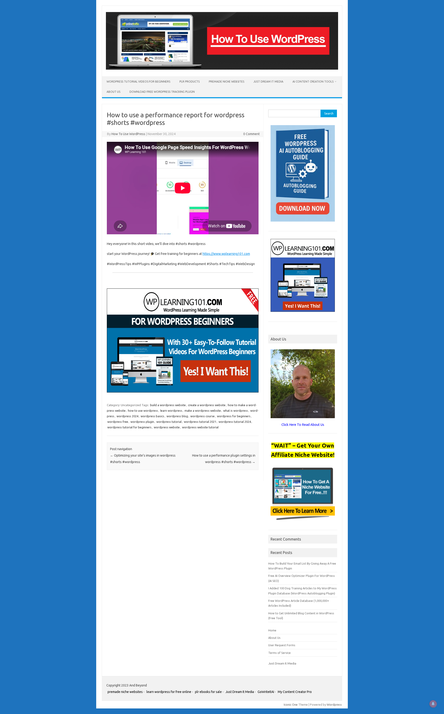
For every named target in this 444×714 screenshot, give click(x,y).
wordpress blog (177, 416)
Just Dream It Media (268, 81)
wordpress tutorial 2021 (200, 421)
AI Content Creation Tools (313, 81)
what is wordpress (235, 410)
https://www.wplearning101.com (226, 254)
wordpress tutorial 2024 (235, 421)
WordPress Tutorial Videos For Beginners (138, 81)
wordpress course (202, 416)
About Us (113, 91)
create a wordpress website (206, 405)
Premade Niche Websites (226, 81)
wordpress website (167, 427)
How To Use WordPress (128, 134)
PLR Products (189, 81)
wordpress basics (152, 416)
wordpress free (117, 421)
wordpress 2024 (127, 416)
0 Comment (251, 134)
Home (272, 630)
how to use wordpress (143, 410)
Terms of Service (279, 652)
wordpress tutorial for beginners (129, 427)
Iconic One (291, 704)
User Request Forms (281, 645)
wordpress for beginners (233, 416)
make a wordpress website (203, 410)
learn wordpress (171, 410)
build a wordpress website (168, 405)
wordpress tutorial (169, 421)
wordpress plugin (142, 421)
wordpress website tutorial (200, 427)
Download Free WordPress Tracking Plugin (162, 91)
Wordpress (334, 704)
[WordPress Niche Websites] (222, 68)
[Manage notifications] (433, 704)
